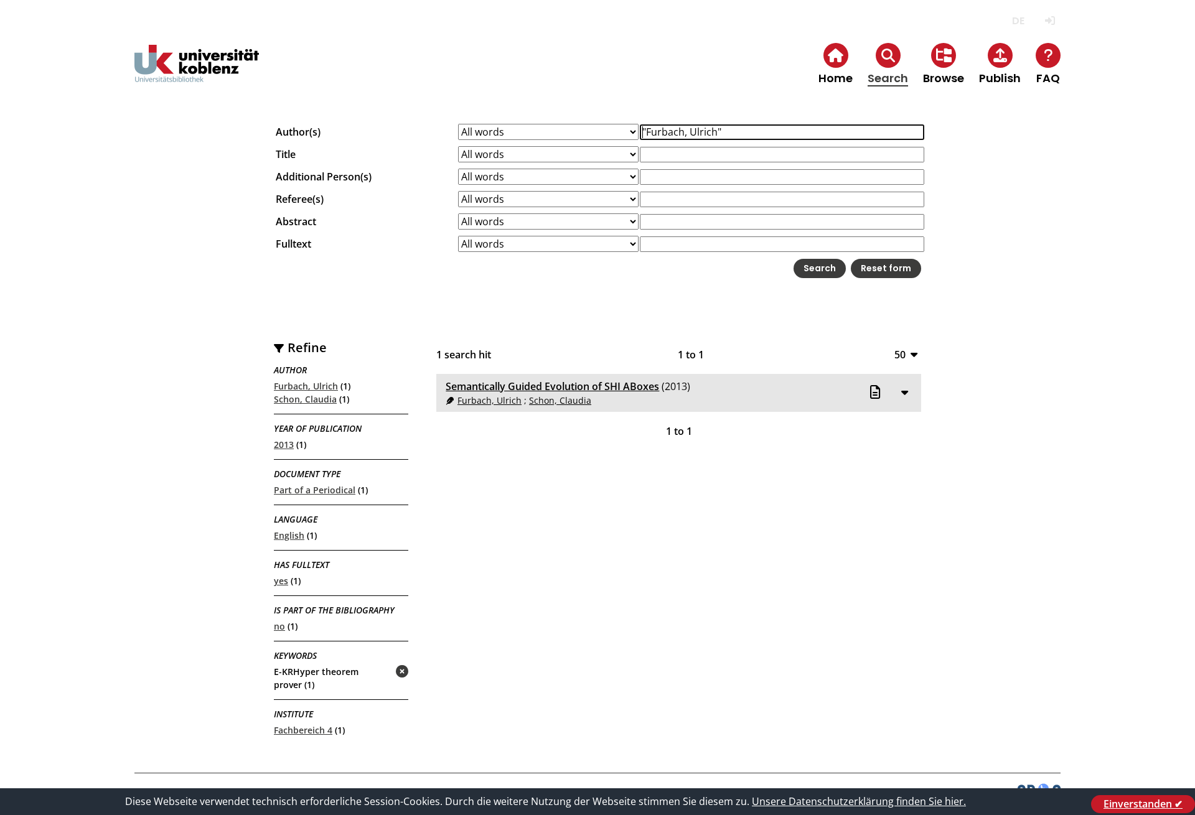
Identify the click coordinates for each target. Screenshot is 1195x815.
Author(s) (298, 132)
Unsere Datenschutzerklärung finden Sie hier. (859, 801)
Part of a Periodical (314, 490)
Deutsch (1018, 21)
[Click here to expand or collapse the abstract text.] (904, 392)
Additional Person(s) (324, 177)
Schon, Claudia (305, 399)
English (289, 535)
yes (281, 581)
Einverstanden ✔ (1143, 804)
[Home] (196, 74)
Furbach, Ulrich (306, 386)
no (279, 626)
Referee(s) (300, 199)
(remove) (377, 672)
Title (286, 154)
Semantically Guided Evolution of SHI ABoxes (552, 386)
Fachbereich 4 (303, 730)
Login (1050, 21)
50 (900, 354)
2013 (284, 444)
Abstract (296, 221)
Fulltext (293, 244)
